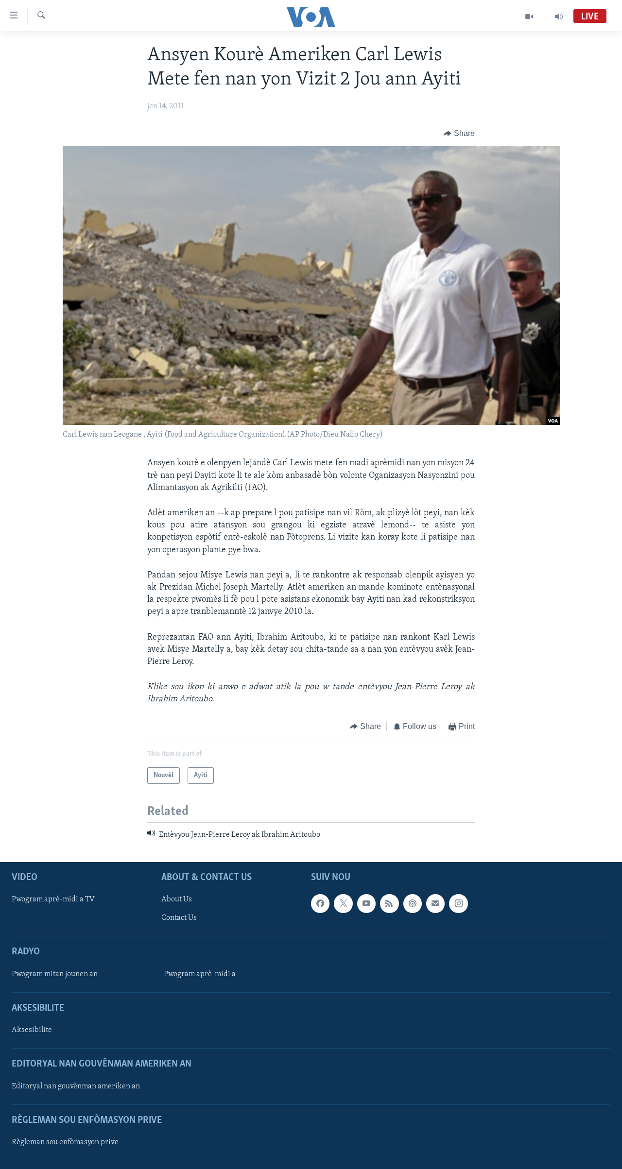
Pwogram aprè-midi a (200, 974)
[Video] (529, 16)
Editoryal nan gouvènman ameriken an (76, 1086)
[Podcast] (412, 904)
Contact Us (179, 918)
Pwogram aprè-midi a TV (53, 900)
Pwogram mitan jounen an (55, 974)
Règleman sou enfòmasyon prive (65, 1142)
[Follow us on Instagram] (458, 904)
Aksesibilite (32, 1030)
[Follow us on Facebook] (320, 904)
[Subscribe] (435, 904)
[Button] (459, 133)
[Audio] (558, 16)
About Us (176, 900)
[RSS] (389, 904)
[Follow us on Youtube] (366, 904)
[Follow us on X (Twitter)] (343, 904)
